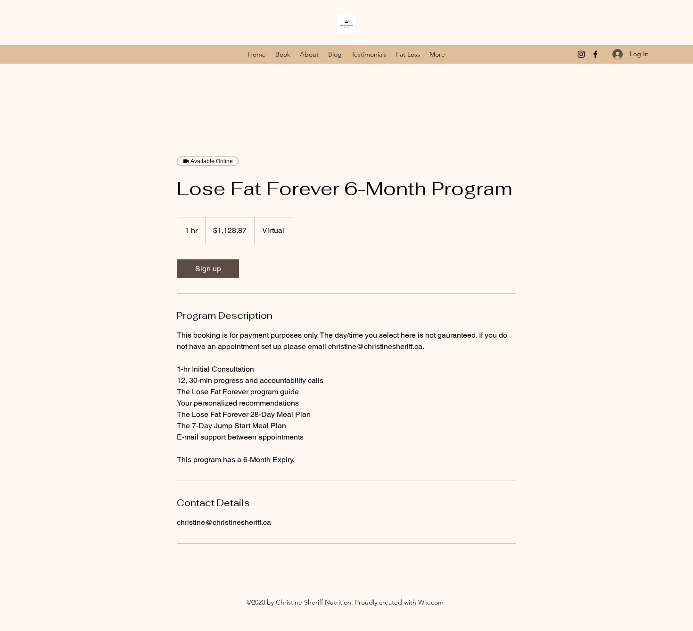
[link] (208, 268)
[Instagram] (581, 54)
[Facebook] (595, 54)
